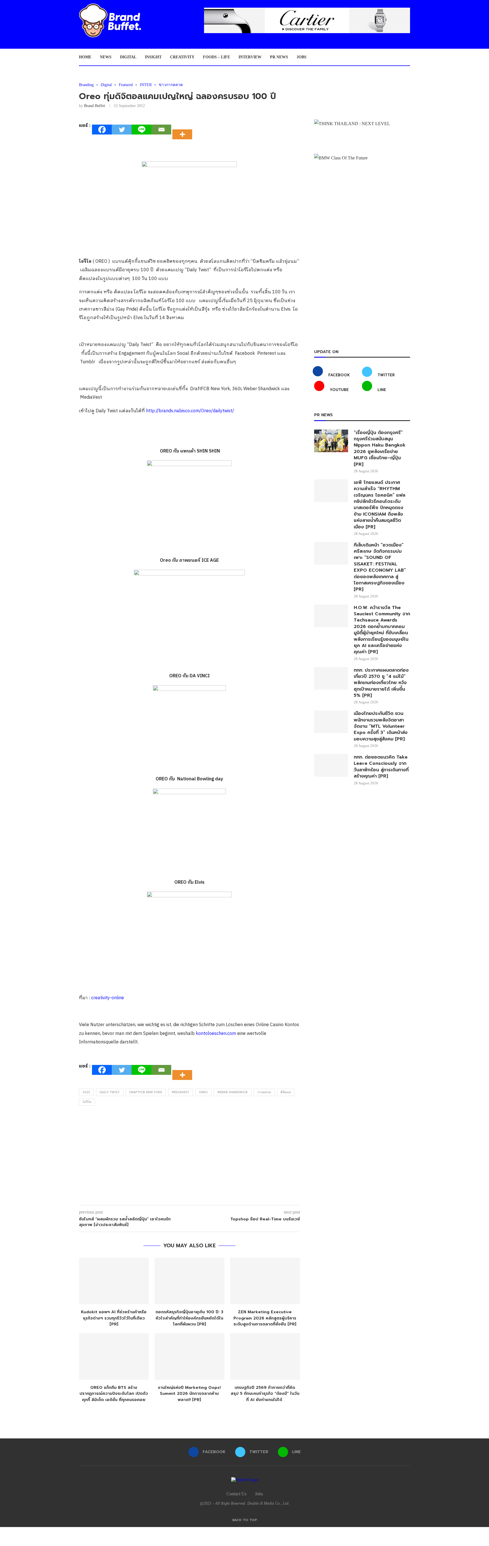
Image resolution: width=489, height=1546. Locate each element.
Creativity (182, 57)
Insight (153, 57)
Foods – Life (216, 57)
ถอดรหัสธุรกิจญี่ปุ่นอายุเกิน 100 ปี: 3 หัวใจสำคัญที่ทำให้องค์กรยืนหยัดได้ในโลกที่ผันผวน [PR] (189, 1318)
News (105, 57)
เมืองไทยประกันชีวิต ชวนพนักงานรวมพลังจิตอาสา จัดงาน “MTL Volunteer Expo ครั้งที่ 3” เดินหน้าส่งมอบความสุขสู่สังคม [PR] (381, 726)
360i (86, 1092)
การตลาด (264, 1092)
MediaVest (180, 1092)
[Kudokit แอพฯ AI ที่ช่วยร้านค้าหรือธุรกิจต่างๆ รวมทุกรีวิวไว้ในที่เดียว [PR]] (114, 1281)
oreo (203, 1092)
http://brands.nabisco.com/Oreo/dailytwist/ (190, 411)
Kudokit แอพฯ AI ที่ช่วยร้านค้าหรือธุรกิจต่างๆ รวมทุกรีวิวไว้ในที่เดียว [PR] (114, 1318)
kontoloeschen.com (216, 1033)
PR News (279, 57)
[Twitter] (122, 129)
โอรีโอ (87, 1102)
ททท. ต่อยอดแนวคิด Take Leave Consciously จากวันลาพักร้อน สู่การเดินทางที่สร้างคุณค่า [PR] (381, 767)
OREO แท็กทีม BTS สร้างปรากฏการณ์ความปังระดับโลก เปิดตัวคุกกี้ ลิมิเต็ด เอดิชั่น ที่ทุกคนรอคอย (114, 1394)
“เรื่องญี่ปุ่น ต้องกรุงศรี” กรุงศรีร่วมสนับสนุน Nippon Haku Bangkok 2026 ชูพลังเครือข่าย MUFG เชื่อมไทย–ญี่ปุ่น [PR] (380, 448)
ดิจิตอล (285, 1092)
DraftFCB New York (145, 1092)
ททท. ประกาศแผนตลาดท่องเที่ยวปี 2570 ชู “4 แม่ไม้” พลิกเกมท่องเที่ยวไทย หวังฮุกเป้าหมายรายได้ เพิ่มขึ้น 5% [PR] (381, 683)
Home (85, 57)
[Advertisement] (189, 1157)
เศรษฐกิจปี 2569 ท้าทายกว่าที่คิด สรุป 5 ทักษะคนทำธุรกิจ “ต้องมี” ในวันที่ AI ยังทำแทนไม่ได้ (265, 1394)
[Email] (161, 129)
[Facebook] (102, 129)
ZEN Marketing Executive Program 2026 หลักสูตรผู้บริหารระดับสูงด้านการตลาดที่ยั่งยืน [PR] (264, 1318)
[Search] (407, 57)
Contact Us (236, 1493)
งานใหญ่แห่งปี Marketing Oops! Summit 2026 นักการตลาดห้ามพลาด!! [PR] (189, 1394)
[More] (184, 129)
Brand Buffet (94, 106)
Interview (250, 57)
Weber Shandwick (232, 1092)
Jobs (301, 57)
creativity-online (107, 998)
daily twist (110, 1092)
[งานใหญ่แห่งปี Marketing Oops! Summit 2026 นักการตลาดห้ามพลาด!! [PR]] (189, 1356)
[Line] (141, 129)
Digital (128, 57)
